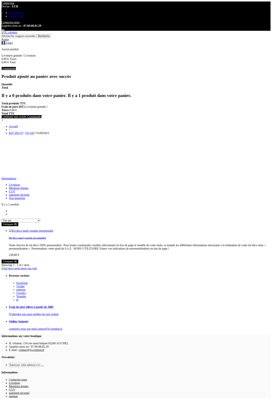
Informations (8, 178)
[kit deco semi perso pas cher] (19, 268)
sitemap (13, 396)
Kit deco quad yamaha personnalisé (27, 238)
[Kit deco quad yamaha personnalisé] (31, 230)
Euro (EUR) (16, 12)
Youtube (21, 296)
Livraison (14, 184)
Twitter (20, 286)
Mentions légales (18, 188)
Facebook (22, 283)
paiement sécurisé (19, 194)
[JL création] (9, 32)
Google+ (21, 293)
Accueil (13, 126)
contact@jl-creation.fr (31, 350)
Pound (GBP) (17, 16)
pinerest (20, 289)
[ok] (42, 365)
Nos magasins (17, 198)
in (17, 299)
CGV (12, 191)
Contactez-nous (18, 379)
